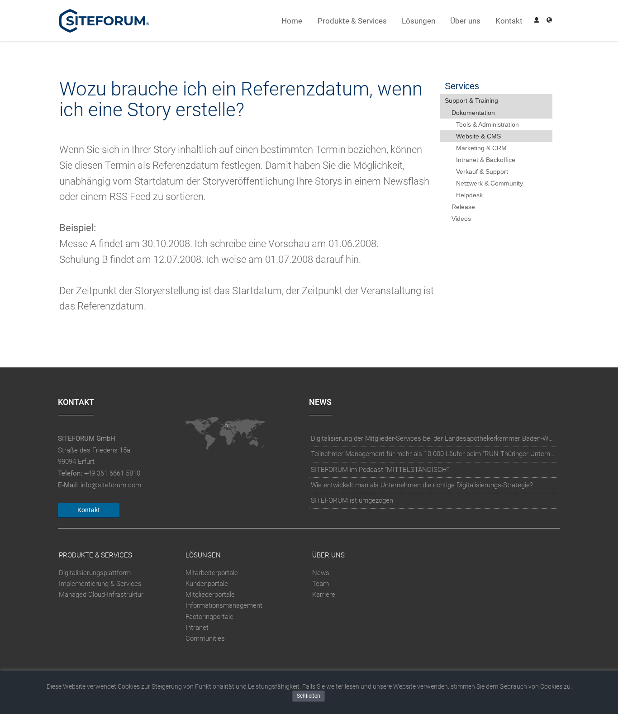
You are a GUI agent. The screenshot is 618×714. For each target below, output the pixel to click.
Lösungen (418, 21)
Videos (461, 218)
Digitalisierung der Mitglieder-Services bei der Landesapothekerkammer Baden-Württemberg (433, 438)
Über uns (465, 21)
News (320, 573)
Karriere (323, 594)
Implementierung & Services (100, 584)
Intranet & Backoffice (485, 159)
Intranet (197, 628)
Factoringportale (209, 617)
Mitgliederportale (210, 594)
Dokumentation (473, 112)
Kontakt (509, 21)
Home (291, 21)
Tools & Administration (487, 124)
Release (463, 206)
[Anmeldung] (536, 21)
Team (320, 584)
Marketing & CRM (481, 148)
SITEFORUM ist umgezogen (352, 500)
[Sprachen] (549, 21)
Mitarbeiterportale (211, 573)
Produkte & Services (352, 21)
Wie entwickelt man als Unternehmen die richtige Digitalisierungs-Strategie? (422, 485)
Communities (205, 638)
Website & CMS (478, 136)
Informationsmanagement (223, 606)
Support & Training (471, 100)
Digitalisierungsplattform (95, 573)
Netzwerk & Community (489, 183)
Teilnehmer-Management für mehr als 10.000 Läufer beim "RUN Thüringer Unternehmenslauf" (433, 454)
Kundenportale (206, 584)
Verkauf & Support (482, 171)
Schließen (308, 696)
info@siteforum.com (111, 485)
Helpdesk (469, 195)
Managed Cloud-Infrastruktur (101, 594)
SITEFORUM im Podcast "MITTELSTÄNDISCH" (380, 470)
